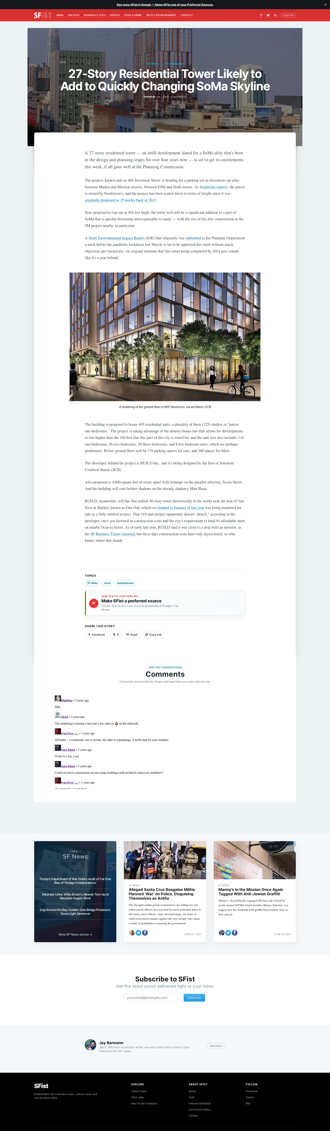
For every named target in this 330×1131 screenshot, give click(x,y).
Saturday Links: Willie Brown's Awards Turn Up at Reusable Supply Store (75, 896)
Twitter (250, 1097)
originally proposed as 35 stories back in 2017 (120, 200)
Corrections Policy (199, 1109)
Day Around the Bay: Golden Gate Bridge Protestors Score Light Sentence (75, 911)
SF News (153, 64)
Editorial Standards (200, 1103)
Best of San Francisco (144, 1103)
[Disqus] (165, 741)
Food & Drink (133, 15)
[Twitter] (268, 15)
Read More (216, 1045)
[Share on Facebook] (145, 933)
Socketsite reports (214, 186)
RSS (248, 1103)
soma (107, 583)
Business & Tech (94, 15)
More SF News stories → (75, 934)
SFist (41, 1086)
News (60, 15)
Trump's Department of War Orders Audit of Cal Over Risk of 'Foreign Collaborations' (75, 881)
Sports (115, 15)
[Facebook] (261, 15)
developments (125, 583)
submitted (193, 237)
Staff (191, 1097)
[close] (325, 5)
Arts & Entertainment (161, 15)
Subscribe (288, 15)
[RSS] (276, 15)
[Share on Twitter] (138, 933)
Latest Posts (138, 1091)
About (192, 1091)
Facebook (251, 1091)
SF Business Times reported (113, 533)
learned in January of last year (181, 507)
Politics (73, 15)
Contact (187, 15)
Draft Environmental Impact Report (117, 237)
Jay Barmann (173, 64)
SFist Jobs (137, 1097)
